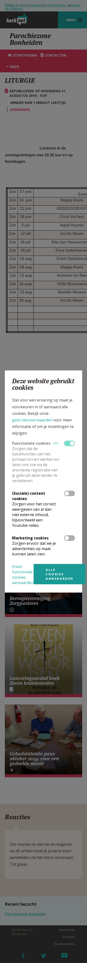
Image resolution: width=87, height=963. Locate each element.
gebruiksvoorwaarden (32, 420)
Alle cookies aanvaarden (59, 574)
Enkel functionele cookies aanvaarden (23, 574)
